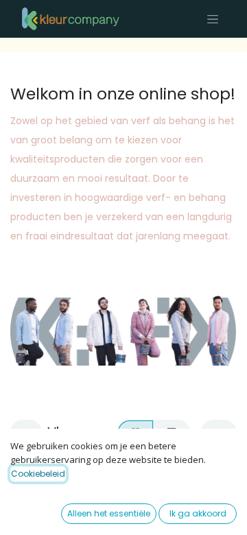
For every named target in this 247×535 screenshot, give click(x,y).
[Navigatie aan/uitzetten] (213, 18)
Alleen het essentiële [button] (108, 513)
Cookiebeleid (38, 473)
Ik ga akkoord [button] (197, 513)
